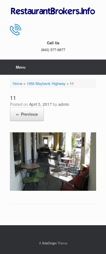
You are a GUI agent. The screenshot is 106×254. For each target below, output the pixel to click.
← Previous (27, 114)
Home (17, 83)
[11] (53, 189)
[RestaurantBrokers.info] (53, 11)
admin (63, 104)
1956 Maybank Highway (46, 83)
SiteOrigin (49, 243)
